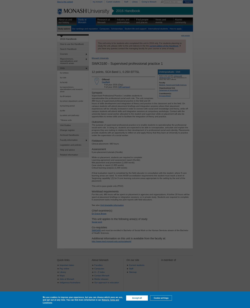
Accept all (137, 298)
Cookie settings (161, 298)
